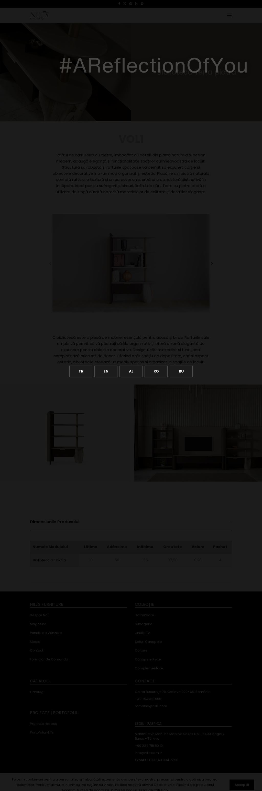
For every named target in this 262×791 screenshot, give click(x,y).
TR (81, 371)
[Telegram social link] (142, 4)
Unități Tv (142, 633)
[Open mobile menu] (229, 15)
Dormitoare (144, 615)
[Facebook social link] (119, 4)
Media (35, 641)
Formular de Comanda (49, 659)
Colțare (141, 650)
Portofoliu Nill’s (42, 732)
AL (131, 371)
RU (181, 371)
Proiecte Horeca (43, 724)
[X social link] (125, 4)
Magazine (38, 624)
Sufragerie (143, 624)
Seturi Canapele (148, 641)
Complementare (149, 668)
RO (156, 371)
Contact (36, 650)
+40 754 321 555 (148, 699)
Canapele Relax (148, 659)
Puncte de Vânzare (46, 633)
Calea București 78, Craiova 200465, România (173, 692)
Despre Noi (39, 615)
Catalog (36, 692)
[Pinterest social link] (131, 4)
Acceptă (242, 784)
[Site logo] (39, 15)
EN (106, 371)
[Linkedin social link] (136, 4)
